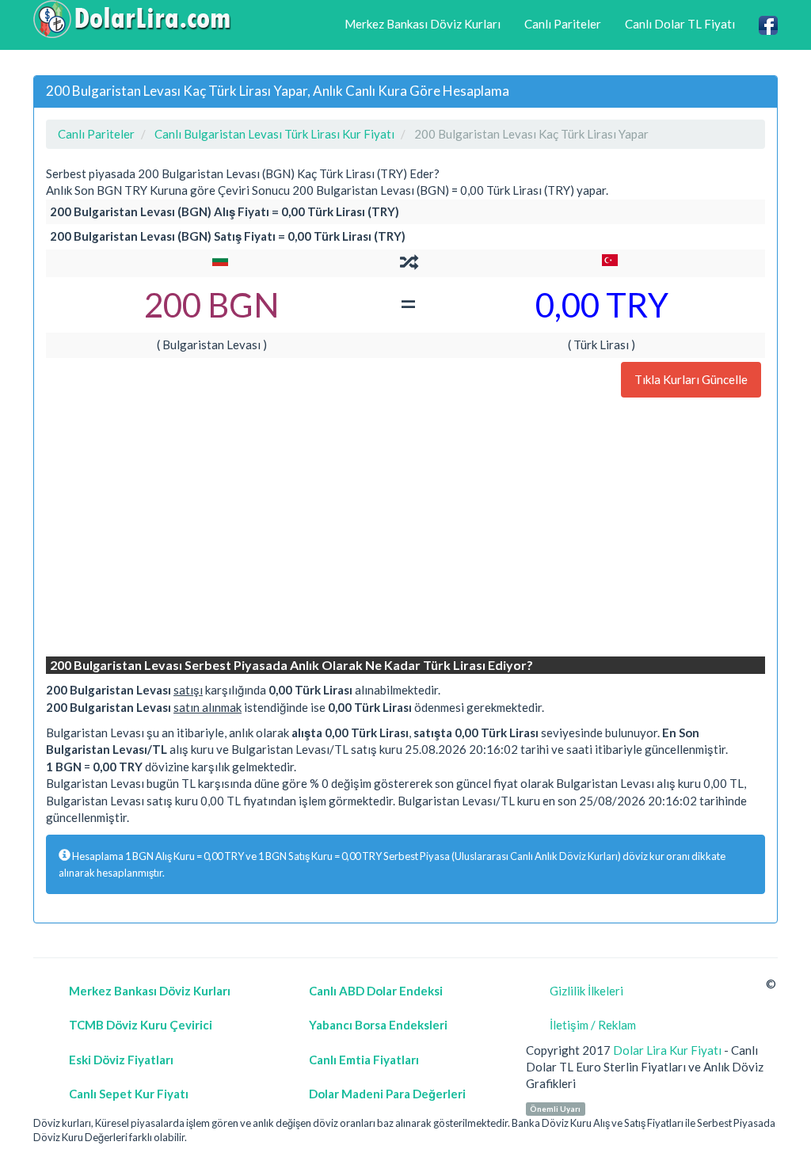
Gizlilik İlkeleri (586, 991)
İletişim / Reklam (593, 1025)
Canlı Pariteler (562, 24)
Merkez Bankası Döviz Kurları (423, 24)
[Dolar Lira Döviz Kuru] (132, 19)
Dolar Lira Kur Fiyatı (667, 1050)
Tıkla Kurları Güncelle (691, 379)
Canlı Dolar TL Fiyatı (680, 24)
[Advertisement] (405, 529)
